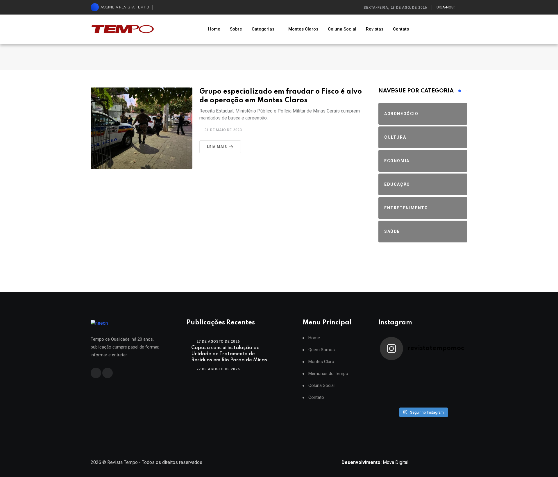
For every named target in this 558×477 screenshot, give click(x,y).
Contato (401, 29)
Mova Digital (374, 462)
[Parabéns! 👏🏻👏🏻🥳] (433, 398)
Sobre (236, 29)
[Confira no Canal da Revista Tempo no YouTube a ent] (412, 371)
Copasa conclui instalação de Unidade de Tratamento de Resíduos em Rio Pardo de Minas (229, 353)
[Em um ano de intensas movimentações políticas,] (390, 398)
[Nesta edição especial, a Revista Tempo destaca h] (390, 371)
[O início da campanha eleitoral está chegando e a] (455, 371)
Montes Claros (303, 29)
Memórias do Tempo (328, 373)
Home (214, 29)
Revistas (374, 29)
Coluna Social (342, 29)
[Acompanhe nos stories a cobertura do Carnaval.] (455, 398)
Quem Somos (321, 350)
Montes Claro (321, 362)
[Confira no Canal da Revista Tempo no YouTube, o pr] (433, 384)
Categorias (263, 29)
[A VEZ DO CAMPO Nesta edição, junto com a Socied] (455, 384)
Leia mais (217, 147)
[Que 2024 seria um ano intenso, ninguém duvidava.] (412, 398)
